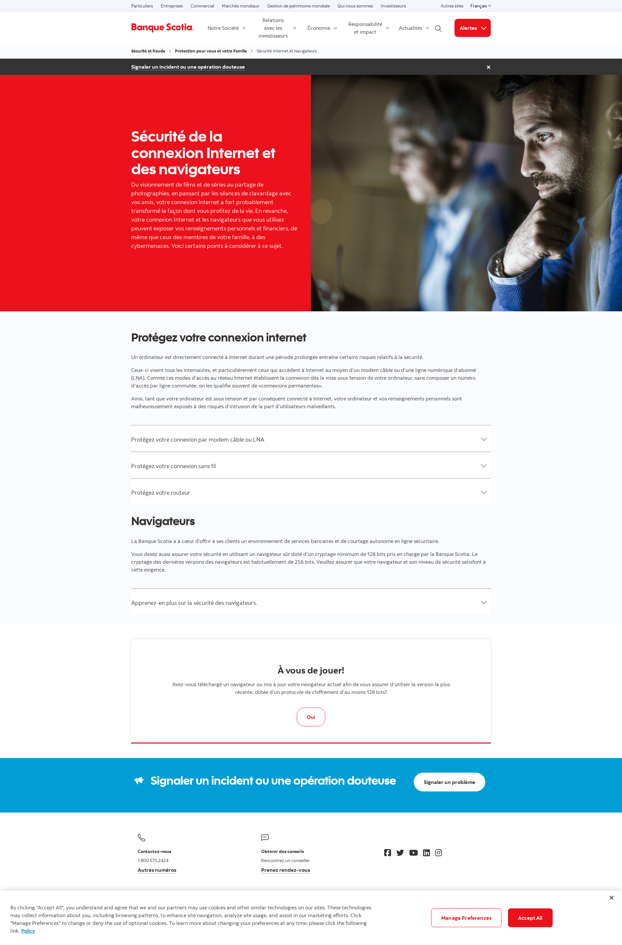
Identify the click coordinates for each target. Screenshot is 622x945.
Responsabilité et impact (365, 28)
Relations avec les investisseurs (273, 28)
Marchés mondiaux (240, 6)
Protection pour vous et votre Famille (211, 50)
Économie (318, 28)
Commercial (202, 6)
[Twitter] (400, 853)
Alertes (475, 27)
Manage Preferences (466, 918)
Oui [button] (311, 717)
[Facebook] (387, 853)
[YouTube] (413, 853)
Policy (28, 931)
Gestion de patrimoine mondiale (298, 6)
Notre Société (223, 28)
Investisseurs (393, 6)
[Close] (612, 898)
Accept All (530, 918)
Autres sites (452, 6)
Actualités (410, 28)
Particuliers (142, 6)
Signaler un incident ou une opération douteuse (188, 66)
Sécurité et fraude (148, 50)
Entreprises (172, 6)
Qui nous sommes (355, 6)
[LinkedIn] (426, 853)
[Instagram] (438, 853)
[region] (311, 918)
